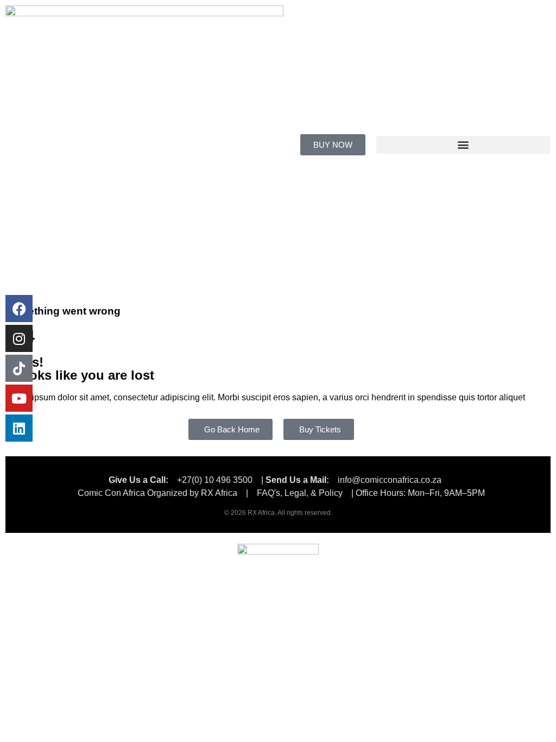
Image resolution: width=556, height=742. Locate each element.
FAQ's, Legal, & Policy (301, 493)
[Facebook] (19, 308)
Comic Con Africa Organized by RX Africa (157, 493)
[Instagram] (19, 338)
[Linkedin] (19, 428)
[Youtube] (19, 398)
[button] (463, 145)
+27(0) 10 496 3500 (214, 480)
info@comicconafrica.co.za (389, 480)
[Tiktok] (19, 368)
